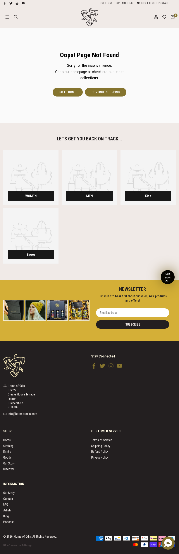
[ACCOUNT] (156, 17)
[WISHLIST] (164, 17)
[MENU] (7, 17)
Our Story (106, 3)
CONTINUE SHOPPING (106, 92)
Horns (7, 440)
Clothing (8, 446)
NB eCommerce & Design (17, 545)
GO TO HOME (67, 92)
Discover (8, 469)
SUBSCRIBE (132, 324)
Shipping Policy (100, 446)
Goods (7, 457)
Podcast (163, 3)
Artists (141, 3)
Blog (152, 3)
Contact (121, 3)
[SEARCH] (16, 17)
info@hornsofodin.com (22, 414)
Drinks (7, 451)
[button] (173, 17)
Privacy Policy (99, 457)
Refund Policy (99, 451)
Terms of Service (101, 440)
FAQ (131, 3)
